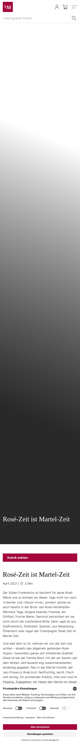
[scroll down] (40, 283)
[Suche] (75, 18)
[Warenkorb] (65, 7)
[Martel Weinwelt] (8, 7)
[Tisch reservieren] (49, 7)
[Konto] (57, 7)
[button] (40, 558)
